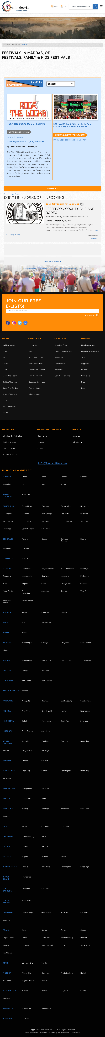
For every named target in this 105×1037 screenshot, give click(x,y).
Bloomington (27, 642)
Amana (25, 622)
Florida (7, 568)
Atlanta (25, 612)
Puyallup (64, 991)
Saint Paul (65, 721)
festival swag (34, 388)
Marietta (64, 612)
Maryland (8, 701)
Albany (25, 808)
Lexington (26, 670)
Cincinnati (45, 826)
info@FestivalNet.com (52, 463)
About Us (76, 429)
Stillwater (84, 721)
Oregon (7, 857)
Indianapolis (66, 660)
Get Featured (60, 363)
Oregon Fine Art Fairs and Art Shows (38, 268)
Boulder (44, 539)
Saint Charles (85, 642)
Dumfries (45, 973)
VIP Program (60, 357)
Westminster (85, 701)
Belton (44, 930)
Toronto (44, 846)
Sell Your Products (10, 454)
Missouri (7, 731)
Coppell (83, 930)
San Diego (45, 521)
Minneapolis (46, 721)
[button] (81, 203)
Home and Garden (10, 388)
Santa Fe (45, 788)
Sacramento (8, 521)
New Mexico (9, 788)
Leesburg (65, 576)
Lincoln (25, 760)
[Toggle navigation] (101, 6)
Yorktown (45, 980)
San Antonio (85, 945)
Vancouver (26, 494)
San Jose (84, 521)
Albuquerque (27, 788)
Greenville (45, 889)
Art (4, 357)
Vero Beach (85, 591)
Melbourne (84, 576)
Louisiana (8, 680)
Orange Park (66, 583)
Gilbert (24, 477)
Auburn (25, 991)
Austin (24, 930)
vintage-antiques (36, 357)
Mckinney (26, 945)
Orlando (83, 583)
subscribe (90, 315)
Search (5, 413)
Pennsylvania (10, 867)
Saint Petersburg (26, 592)
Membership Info (88, 345)
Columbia (26, 889)
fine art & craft (35, 376)
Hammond (26, 680)
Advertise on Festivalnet (12, 436)
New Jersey (9, 771)
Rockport (64, 945)
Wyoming (7, 1018)
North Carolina (8, 742)
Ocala (43, 583)
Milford (25, 558)
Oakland (25, 514)
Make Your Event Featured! (70, 135)
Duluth (24, 721)
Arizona (7, 477)
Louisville (45, 670)
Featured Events (9, 406)
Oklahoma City (28, 836)
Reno (43, 798)
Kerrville (6, 945)
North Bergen (86, 771)
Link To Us (85, 376)
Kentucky (8, 670)
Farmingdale (66, 771)
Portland (44, 857)
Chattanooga (27, 912)
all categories (34, 394)
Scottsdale (7, 484)
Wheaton (6, 650)
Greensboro (85, 741)
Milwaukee (26, 1008)
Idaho (6, 632)
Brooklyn (45, 808)
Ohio (5, 826)
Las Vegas (26, 798)
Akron (24, 826)
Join (83, 357)
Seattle (83, 991)
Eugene (25, 857)
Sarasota (45, 591)
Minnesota (8, 721)
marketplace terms (47, 1033)
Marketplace (34, 338)
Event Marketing (9, 448)
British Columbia (8, 495)
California (8, 506)
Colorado (8, 539)
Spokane (6, 998)
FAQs (83, 388)
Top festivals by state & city (17, 470)
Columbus (65, 826)
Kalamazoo (85, 711)
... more (95, 230)
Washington (9, 991)
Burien (44, 991)
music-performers (36, 363)
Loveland (25, 548)
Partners (84, 370)
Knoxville (64, 912)
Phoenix (64, 477)
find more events (52, 261)
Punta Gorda (8, 591)
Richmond (7, 980)
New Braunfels (47, 945)
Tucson (44, 484)
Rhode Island (6, 878)
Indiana (7, 660)
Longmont (7, 548)
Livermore (84, 506)
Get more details (13, 235)
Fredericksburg (67, 937)
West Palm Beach (7, 601)
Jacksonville (27, 576)
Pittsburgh (84, 867)
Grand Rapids (46, 711)
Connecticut (10, 558)
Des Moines (46, 622)
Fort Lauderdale (67, 568)
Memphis (84, 912)
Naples (25, 583)
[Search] (95, 6)
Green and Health (10, 376)
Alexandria (26, 973)
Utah (5, 963)
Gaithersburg (66, 701)
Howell (63, 711)
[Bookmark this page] (25, 323)
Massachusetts (10, 690)
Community (42, 436)
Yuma (63, 484)
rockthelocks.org (15, 137)
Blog (83, 382)
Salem (63, 857)
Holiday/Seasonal (10, 382)
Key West (45, 576)
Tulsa (43, 836)
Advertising (77, 442)
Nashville (6, 920)
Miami (5, 583)
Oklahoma (8, 836)
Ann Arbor (26, 711)
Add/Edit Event (61, 345)
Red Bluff (65, 514)
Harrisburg (45, 867)
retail (31, 351)
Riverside (84, 514)
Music (5, 351)
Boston (25, 690)
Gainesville (7, 576)
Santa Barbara (28, 529)
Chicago (44, 642)
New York (8, 808)
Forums (41, 442)
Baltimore (45, 701)
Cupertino (45, 506)
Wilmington (46, 750)
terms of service (31, 1033)
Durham (64, 741)
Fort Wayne (46, 660)
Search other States (12, 194)
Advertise (59, 370)
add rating (94, 238)
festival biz (8, 429)
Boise (24, 632)
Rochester (84, 808)
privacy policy (63, 1033)
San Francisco (66, 521)
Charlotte (45, 741)
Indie (5, 400)
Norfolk (83, 973)
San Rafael (7, 529)
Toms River (7, 778)
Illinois (7, 642)
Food (5, 370)
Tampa (64, 591)
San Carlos (26, 521)
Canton (64, 930)
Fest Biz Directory (10, 442)
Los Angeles (8, 514)
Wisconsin (8, 1008)
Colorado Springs (64, 540)
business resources (37, 382)
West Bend (46, 1008)
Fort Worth (45, 937)
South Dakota (6, 901)
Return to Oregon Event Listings (68, 268)
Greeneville (46, 912)
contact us (76, 1033)
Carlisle (25, 867)
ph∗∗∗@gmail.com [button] (16, 141)
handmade (33, 345)
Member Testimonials (90, 351)
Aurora (25, 539)
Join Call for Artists (63, 376)
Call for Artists (8, 345)
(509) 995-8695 (36, 141)
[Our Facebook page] (8, 323)
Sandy (44, 963)
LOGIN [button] (55, 7)
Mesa (43, 477)
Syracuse (6, 816)
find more (52, 188)
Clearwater (26, 568)
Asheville (25, 741)
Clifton (44, 771)
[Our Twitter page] (20, 323)
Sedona (25, 484)
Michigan (7, 711)
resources (86, 338)
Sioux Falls (26, 900)
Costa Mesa (27, 506)
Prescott (83, 477)
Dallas (24, 937)
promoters (60, 338)
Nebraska (8, 760)
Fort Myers (84, 568)
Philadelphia (66, 867)
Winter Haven (27, 600)
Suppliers (85, 363)
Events (5, 338)
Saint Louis (45, 731)
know (84, 139)
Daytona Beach (47, 568)
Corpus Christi (8, 937)
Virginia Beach (28, 980)
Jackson (25, 1018)
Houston (83, 937)
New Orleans (46, 680)
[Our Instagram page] (14, 323)
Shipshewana (85, 660)
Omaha (44, 760)
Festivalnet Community (49, 429)
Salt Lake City (27, 963)
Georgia (7, 612)
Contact (41, 448)
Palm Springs (46, 514)
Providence (26, 877)
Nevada (6, 798)
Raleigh (6, 750)
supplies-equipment (37, 370)
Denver (83, 539)
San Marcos (7, 953)
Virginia (7, 973)
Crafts (5, 363)
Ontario (7, 846)
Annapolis (26, 701)
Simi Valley (45, 529)
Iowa (5, 622)
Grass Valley (66, 506)
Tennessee (8, 912)
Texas (6, 930)
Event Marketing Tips (63, 351)
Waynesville (27, 750)
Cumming (45, 612)
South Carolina (8, 890)
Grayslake (65, 642)
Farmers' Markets (10, 394)
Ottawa (25, 846)
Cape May (26, 771)
